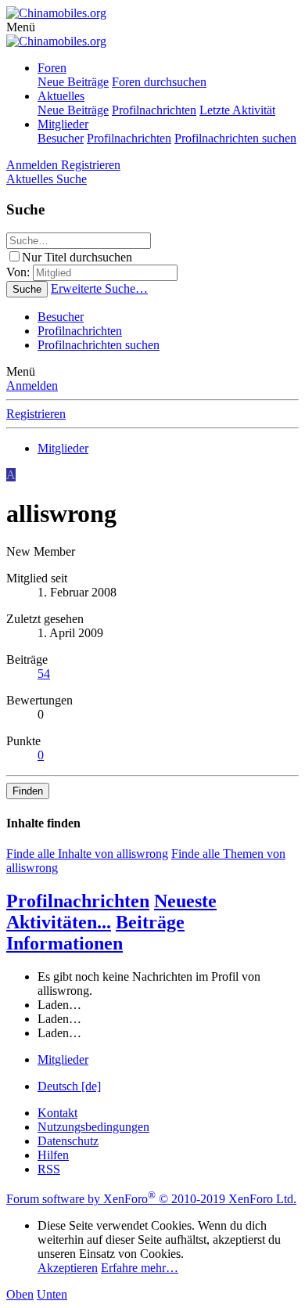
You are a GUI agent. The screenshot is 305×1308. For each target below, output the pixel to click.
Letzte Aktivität (237, 110)
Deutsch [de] (69, 1086)
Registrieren (36, 413)
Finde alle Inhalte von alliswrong (87, 853)
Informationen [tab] (64, 943)
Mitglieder (63, 124)
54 (44, 673)
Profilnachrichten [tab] (77, 901)
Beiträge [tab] (150, 922)
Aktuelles (61, 96)
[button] (20, 27)
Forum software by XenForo (151, 1198)
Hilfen (53, 1155)
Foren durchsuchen (159, 81)
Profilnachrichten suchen (235, 138)
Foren (52, 67)
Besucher (61, 138)
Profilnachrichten (154, 110)
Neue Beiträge (73, 81)
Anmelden (32, 385)
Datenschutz (68, 1141)
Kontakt (57, 1112)
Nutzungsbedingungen (93, 1126)
